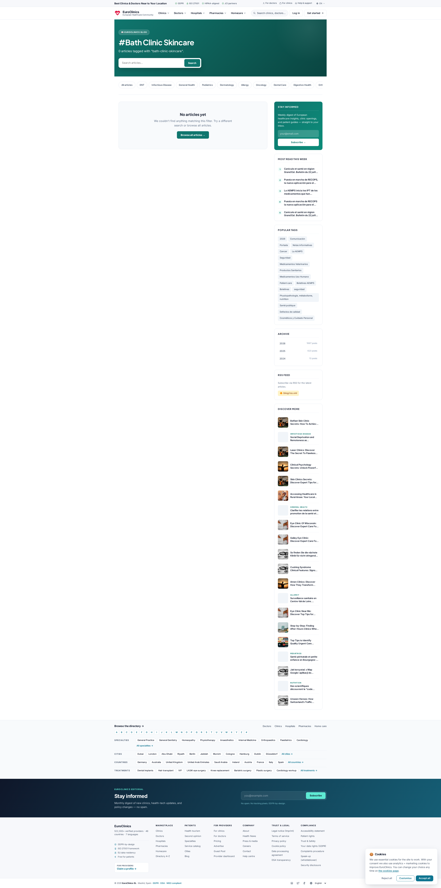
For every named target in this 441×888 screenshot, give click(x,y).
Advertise (219, 846)
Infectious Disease (162, 85)
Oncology (261, 85)
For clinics (219, 831)
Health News (249, 836)
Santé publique (287, 305)
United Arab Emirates (198, 762)
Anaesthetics (227, 740)
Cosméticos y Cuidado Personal (296, 318)
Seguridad (285, 257)
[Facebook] (304, 883)
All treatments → (309, 770)
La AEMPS (297, 251)
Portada (284, 245)
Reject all (387, 878)
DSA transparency (281, 860)
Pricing (217, 841)
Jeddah (204, 754)
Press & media (250, 841)
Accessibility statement (313, 831)
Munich (217, 754)
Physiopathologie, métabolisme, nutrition (296, 297)
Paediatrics (286, 740)
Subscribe (316, 795)
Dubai (140, 754)
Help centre (249, 856)
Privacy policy (279, 841)
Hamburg (244, 754)
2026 (282, 239)
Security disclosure (311, 865)
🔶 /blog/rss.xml (288, 393)
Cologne (230, 754)
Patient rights (308, 836)
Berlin (192, 754)
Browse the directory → (129, 726)
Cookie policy (279, 846)
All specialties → (145, 745)
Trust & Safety (308, 841)
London (152, 754)
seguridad (299, 289)
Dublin (257, 754)
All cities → (287, 754)
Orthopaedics (268, 740)
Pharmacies (305, 726)
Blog (187, 856)
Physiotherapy (207, 740)
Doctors (267, 726)
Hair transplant (165, 770)
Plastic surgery (264, 770)
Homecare (161, 851)
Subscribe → (298, 142)
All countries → (296, 762)
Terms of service (280, 836)
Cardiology (302, 740)
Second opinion (193, 836)
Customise (405, 878)
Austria (248, 762)
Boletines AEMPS (305, 283)
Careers (247, 846)
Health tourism (192, 831)
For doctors (220, 836)
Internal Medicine (247, 740)
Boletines (284, 289)
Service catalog (193, 846)
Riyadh (180, 754)
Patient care (286, 283)
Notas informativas (302, 245)
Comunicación (297, 239)
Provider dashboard (224, 856)
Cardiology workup (286, 770)
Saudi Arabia (220, 762)
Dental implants (145, 770)
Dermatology (227, 85)
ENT (142, 85)
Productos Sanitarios (290, 270)
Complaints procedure (312, 851)
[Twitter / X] (298, 883)
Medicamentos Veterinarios (294, 264)
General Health (187, 85)
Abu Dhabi (167, 754)
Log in (296, 13)
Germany (142, 762)
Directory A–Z (163, 856)
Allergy (245, 85)
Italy (271, 762)
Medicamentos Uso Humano (294, 276)
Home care (321, 726)
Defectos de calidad (290, 312)
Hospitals (290, 726)
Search (192, 62)
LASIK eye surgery (196, 770)
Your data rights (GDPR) (313, 846)
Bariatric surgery (242, 770)
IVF (180, 770)
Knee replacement (220, 770)
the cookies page (388, 870)
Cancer (283, 251)
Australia (156, 762)
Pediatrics (207, 85)
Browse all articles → (193, 134)
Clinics (278, 726)
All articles (126, 85)
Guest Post (219, 851)
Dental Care (280, 85)
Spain (281, 762)
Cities (187, 851)
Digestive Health (302, 85)
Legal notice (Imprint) (283, 831)
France (260, 762)
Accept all (424, 878)
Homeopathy (188, 740)
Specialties (190, 841)
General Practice (145, 740)
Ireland (235, 762)
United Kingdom (174, 762)
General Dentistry (168, 740)
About (246, 831)
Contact (247, 851)
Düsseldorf (272, 754)
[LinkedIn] (291, 883)
